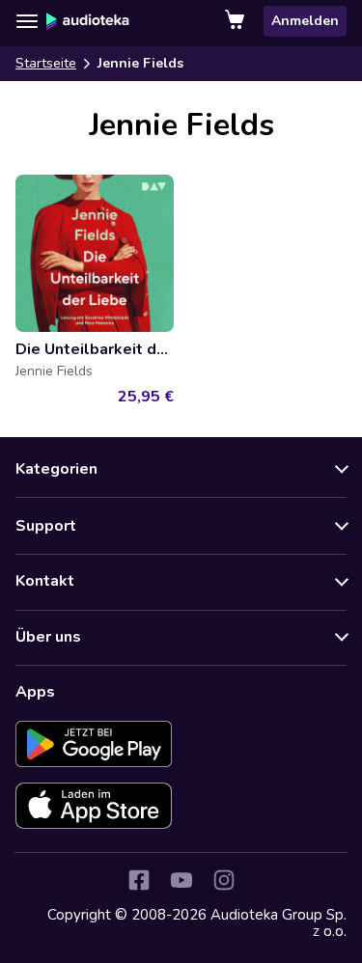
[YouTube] (181, 880)
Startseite (45, 63)
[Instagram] (224, 880)
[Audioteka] (87, 21)
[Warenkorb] (236, 21)
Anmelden (305, 21)
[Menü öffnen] (27, 21)
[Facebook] (139, 880)
